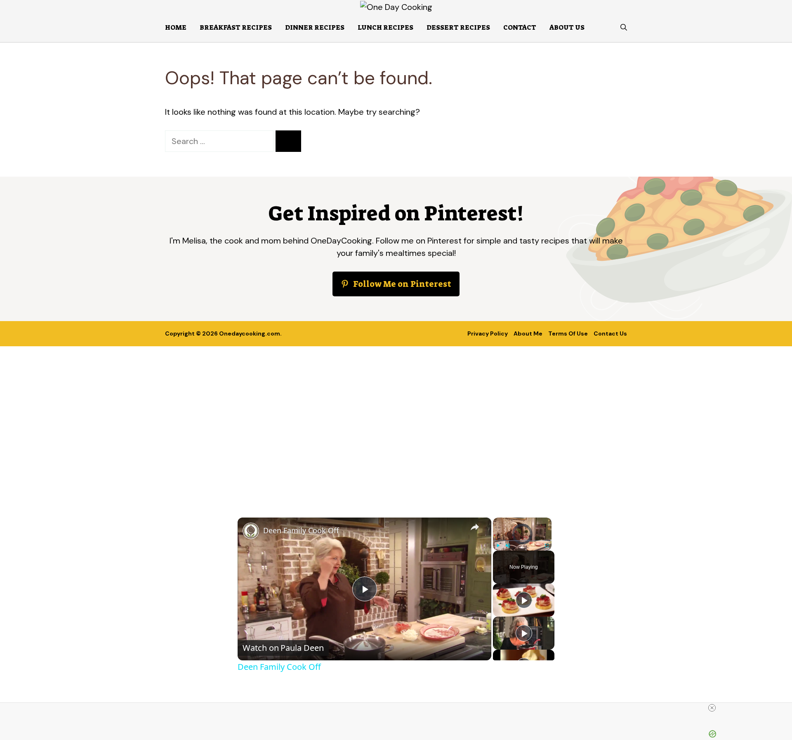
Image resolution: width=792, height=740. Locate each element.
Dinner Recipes (314, 27)
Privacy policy (487, 333)
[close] (712, 708)
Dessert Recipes (458, 27)
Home (175, 27)
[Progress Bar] (522, 540)
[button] (624, 27)
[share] (474, 526)
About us (567, 27)
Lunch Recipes (385, 27)
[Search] (288, 141)
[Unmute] (508, 546)
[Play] (498, 546)
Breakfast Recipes (236, 27)
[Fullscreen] (547, 546)
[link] (251, 530)
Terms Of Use (568, 333)
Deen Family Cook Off (301, 530)
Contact (519, 27)
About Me (528, 333)
